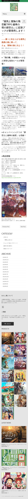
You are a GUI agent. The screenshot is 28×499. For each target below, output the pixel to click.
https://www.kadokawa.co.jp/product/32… (12, 177)
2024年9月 (5, 262)
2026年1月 (5, 257)
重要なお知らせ (21, 33)
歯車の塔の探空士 (14, 33)
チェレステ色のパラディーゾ (11, 243)
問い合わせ (8, 323)
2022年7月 (5, 274)
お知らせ (8, 33)
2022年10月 (6, 271)
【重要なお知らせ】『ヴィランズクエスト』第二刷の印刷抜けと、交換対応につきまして (14, 468)
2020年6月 (5, 286)
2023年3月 (5, 269)
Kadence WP (21, 496)
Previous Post (5, 226)
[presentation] (14, 434)
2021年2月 (5, 279)
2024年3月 (5, 267)
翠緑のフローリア (8, 248)
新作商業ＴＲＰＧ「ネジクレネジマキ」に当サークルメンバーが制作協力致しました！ (14, 445)
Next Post (23, 226)
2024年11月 (5, 259)
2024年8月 (5, 264)
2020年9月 (5, 284)
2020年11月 (5, 281)
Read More (5, 446)
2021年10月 (6, 276)
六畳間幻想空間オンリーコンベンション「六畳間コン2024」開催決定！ (14, 491)
